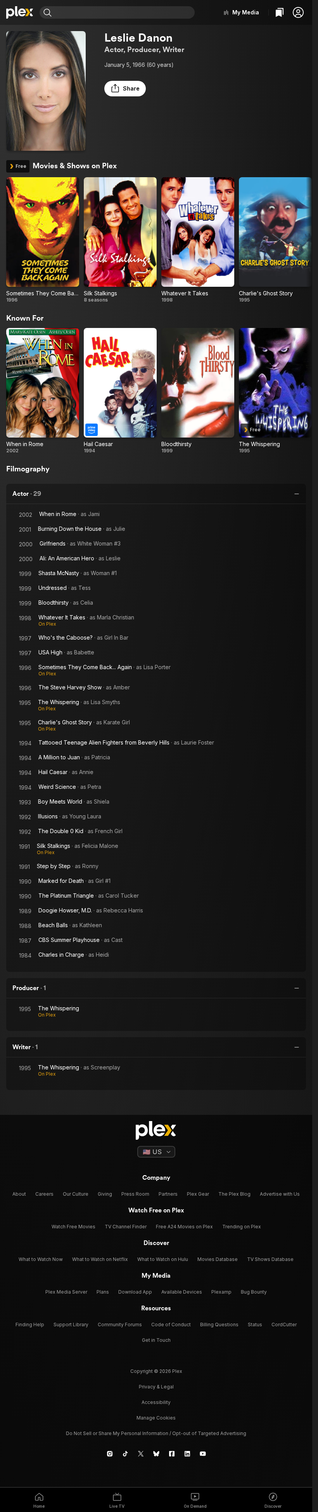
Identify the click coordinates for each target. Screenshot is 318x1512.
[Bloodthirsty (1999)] (197, 391)
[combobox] (124, 12)
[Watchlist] (279, 12)
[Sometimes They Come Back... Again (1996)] (42, 240)
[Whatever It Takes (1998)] (197, 240)
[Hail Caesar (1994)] (120, 391)
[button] (298, 12)
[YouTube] (203, 1453)
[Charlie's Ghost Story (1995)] (275, 240)
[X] (141, 1453)
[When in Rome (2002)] (42, 391)
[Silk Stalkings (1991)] (120, 240)
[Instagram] (110, 1453)
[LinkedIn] (187, 1453)
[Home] (19, 12)
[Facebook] (172, 1453)
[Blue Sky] (156, 1453)
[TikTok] (125, 1453)
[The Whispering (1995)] (275, 391)
